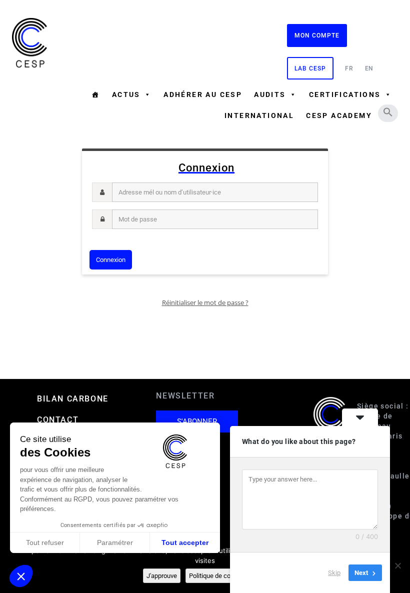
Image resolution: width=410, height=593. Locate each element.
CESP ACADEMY (339, 116)
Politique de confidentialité (226, 576)
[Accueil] (96, 94)
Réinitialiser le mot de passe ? (205, 302)
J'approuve (161, 576)
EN (369, 68)
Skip (334, 572)
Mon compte (316, 35)
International (259, 116)
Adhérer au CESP (203, 94)
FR (349, 68)
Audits (270, 94)
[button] (388, 112)
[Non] (397, 565)
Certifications (345, 94)
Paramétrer (115, 542)
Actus (126, 94)
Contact (57, 419)
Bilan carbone (72, 399)
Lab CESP (310, 68)
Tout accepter (185, 542)
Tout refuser (45, 542)
